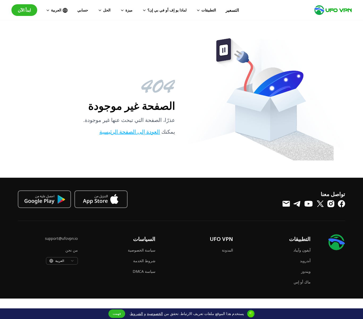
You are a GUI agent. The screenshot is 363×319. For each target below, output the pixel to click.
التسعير (232, 10)
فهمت (117, 313)
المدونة (227, 250)
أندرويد (305, 260)
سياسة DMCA (144, 271)
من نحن (71, 250)
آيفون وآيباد (302, 250)
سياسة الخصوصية (141, 250)
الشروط (136, 313)
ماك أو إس (302, 281)
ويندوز (306, 271)
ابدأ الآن (24, 10)
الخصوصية (155, 313)
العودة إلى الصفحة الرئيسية (129, 131)
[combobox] (62, 261)
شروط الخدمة (144, 260)
